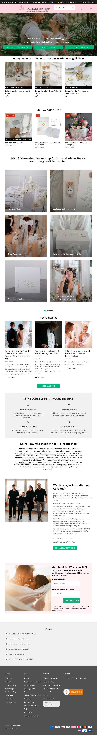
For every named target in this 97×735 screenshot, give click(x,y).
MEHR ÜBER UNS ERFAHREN (65, 548)
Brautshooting (10, 692)
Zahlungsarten (29, 689)
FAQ (25, 709)
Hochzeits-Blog (10, 685)
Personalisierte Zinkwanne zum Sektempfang (76, 143)
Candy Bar (27, 458)
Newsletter (9, 699)
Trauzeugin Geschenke (73, 451)
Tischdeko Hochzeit (75, 455)
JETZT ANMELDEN (71, 600)
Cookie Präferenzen (31, 716)
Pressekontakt (48, 699)
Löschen (69, 7)
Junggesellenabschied (23, 462)
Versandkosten (29, 685)
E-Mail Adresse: (58, 579)
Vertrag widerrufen (49, 703)
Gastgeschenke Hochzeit (17, 47)
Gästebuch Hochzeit (79, 47)
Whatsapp (21, 433)
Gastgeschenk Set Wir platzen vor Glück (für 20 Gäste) (76, 92)
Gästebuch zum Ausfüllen (14, 142)
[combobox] (61, 7)
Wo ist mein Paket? (31, 706)
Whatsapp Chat (10, 702)
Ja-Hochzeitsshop (15, 725)
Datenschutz (28, 692)
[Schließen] (72, 7)
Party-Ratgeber (10, 689)
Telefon (28, 433)
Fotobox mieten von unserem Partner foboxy (50, 692)
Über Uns (8, 678)
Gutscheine (9, 695)
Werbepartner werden (51, 685)
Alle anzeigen (48, 386)
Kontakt (8, 682)
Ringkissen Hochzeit (26, 453)
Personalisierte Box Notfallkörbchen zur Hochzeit (47, 143)
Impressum (28, 712)
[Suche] (56, 8)
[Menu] (5, 9)
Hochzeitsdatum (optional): (63, 589)
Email (37, 433)
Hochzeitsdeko (48, 47)
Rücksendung (29, 702)
